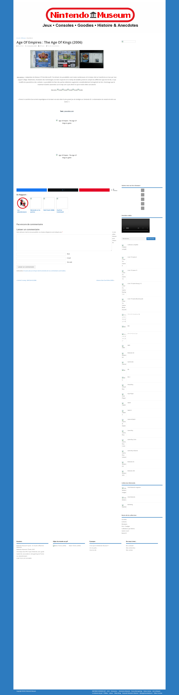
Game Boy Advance (133, 450)
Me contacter (130, 545)
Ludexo (111, 693)
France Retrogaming (136, 691)
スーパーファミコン (133, 333)
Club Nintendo (131, 497)
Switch (129, 402)
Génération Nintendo (124, 691)
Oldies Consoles (158, 693)
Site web (69, 262)
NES (128, 326)
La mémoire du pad (97, 693)
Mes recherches (130, 548)
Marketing (130, 504)
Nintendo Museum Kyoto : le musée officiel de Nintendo (30, 546)
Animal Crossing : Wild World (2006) (26, 280)
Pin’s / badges (126, 526)
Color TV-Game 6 (132, 257)
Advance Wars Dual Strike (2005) (104, 280)
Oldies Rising (117, 693)
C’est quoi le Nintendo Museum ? (99, 545)
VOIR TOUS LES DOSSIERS (24, 558)
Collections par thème (128, 528)
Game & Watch (131, 419)
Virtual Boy (130, 384)
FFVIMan (106, 693)
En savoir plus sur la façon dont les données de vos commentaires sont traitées (44, 271)
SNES (129, 345)
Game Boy (130, 430)
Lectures (124, 522)
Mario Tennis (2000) (75, 545)
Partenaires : (114, 691)
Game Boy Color (132, 439)
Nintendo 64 (131, 353)
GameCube (131, 362)
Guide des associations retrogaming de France (30, 554)
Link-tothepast (156, 691)
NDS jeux (42, 46)
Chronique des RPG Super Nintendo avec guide (30, 551)
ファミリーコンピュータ (134, 314)
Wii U (129, 377)
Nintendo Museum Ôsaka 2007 (26, 549)
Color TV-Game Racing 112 (135, 283)
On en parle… (94, 548)
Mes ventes (129, 550)
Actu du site (93, 550)
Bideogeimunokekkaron (146, 693)
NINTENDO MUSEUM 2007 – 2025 (101, 691)
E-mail (69, 258)
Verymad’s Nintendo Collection (130, 693)
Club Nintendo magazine (134, 487)
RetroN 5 (124, 533)
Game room (125, 531)
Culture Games (147, 691)
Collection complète (133, 245)
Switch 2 (130, 410)
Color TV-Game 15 (132, 270)
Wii (128, 369)
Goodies (124, 519)
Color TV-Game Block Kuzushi (135, 299)
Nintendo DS (131, 462)
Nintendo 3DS (131, 471)
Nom (68, 254)
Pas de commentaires (53, 46)
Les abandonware (22, 556)
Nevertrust (20, 46)
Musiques (124, 524)
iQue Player (131, 393)
